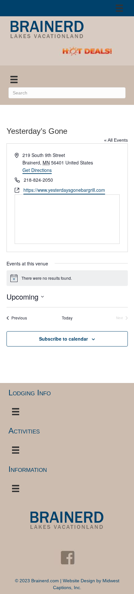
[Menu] (119, 8)
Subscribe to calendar (63, 339)
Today (67, 317)
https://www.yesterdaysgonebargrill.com (64, 190)
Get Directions (37, 170)
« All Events (116, 140)
